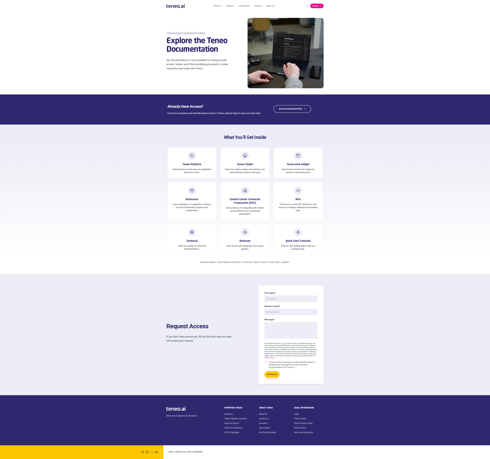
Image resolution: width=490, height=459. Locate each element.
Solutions (228, 414)
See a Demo (264, 428)
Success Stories (231, 423)
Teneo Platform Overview (235, 418)
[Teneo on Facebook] (147, 452)
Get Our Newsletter (267, 432)
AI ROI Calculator (231, 432)
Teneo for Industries (233, 428)
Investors (263, 423)
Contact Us (264, 418)
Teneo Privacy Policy (303, 423)
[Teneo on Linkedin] (142, 452)
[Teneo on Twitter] (152, 452)
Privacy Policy (269, 358)
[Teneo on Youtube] (156, 452)
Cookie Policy (300, 428)
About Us (263, 414)
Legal (296, 414)
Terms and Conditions (303, 432)
